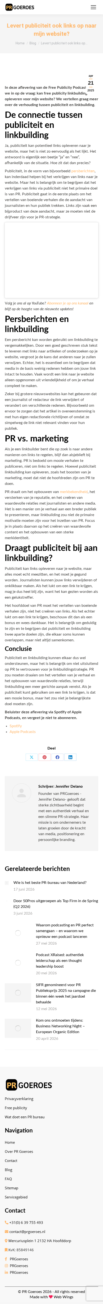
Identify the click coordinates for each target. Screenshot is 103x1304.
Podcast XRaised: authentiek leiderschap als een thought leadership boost (60, 960)
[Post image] (7, 883)
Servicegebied (16, 1197)
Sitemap (11, 1187)
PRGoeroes (18, 1258)
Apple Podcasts (23, 732)
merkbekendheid (74, 492)
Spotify (16, 726)
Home (10, 1142)
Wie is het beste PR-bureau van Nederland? (49, 883)
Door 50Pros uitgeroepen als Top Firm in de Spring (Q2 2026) (55, 904)
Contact (11, 1160)
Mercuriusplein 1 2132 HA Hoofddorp (39, 1240)
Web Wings (63, 1297)
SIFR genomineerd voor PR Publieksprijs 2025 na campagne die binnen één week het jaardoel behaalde (66, 993)
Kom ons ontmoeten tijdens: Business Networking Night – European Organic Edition (60, 1026)
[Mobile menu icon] (93, 7)
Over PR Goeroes (19, 1151)
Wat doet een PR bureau (25, 1116)
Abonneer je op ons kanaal (67, 303)
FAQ (8, 1178)
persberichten (83, 171)
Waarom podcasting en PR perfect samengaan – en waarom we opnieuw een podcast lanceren (65, 931)
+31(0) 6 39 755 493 (25, 1222)
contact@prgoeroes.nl (26, 1231)
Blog (8, 1169)
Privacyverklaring (19, 1098)
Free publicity (16, 1107)
